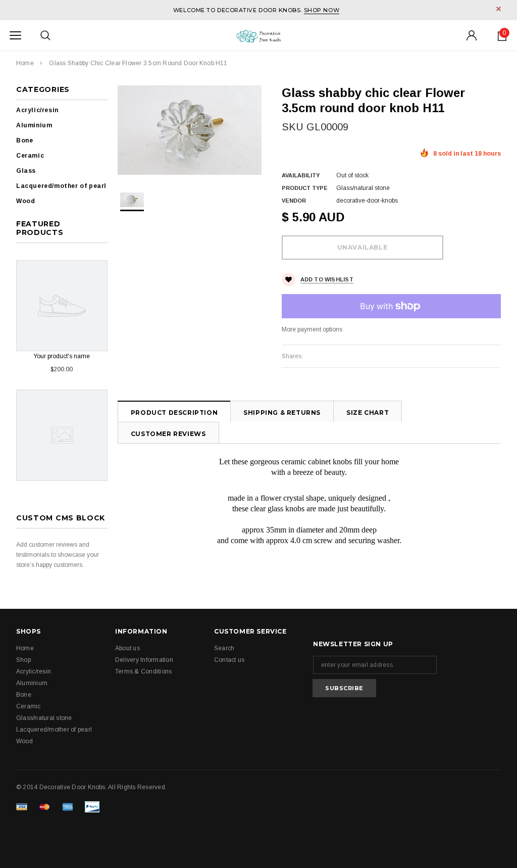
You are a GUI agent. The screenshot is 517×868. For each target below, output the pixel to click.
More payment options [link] (312, 329)
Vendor (294, 201)
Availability (301, 175)
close (498, 9)
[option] (190, 130)
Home (25, 63)
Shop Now (321, 10)
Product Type (305, 188)
